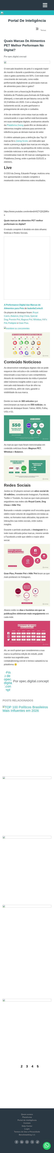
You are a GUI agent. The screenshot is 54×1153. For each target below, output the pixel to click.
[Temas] (37, 29)
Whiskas (37, 319)
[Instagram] (27, 1142)
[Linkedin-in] (22, 1142)
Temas (43, 30)
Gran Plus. (24, 323)
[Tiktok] (37, 1142)
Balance (14, 316)
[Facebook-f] (16, 1142)
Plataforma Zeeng (15, 125)
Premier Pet (14, 319)
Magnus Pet (26, 319)
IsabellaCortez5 (35, 308)
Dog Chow (24, 316)
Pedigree (12, 323)
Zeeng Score (22, 141)
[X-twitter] (32, 1142)
